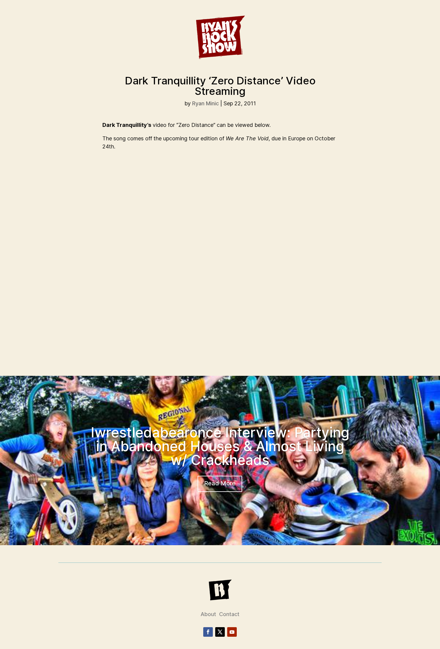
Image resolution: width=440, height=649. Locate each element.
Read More (220, 483)
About (208, 614)
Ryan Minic (205, 103)
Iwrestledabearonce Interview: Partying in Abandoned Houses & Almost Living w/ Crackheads (220, 446)
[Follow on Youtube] (232, 632)
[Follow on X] (220, 632)
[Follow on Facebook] (208, 632)
